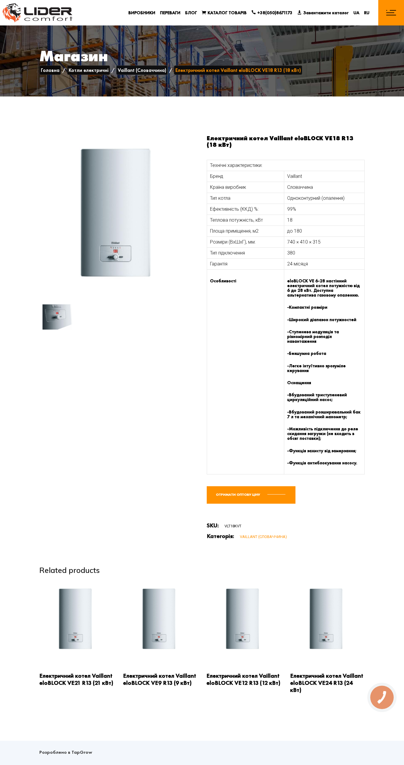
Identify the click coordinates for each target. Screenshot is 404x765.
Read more (50, 651)
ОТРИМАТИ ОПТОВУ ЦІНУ (238, 494)
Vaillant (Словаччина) (263, 536)
